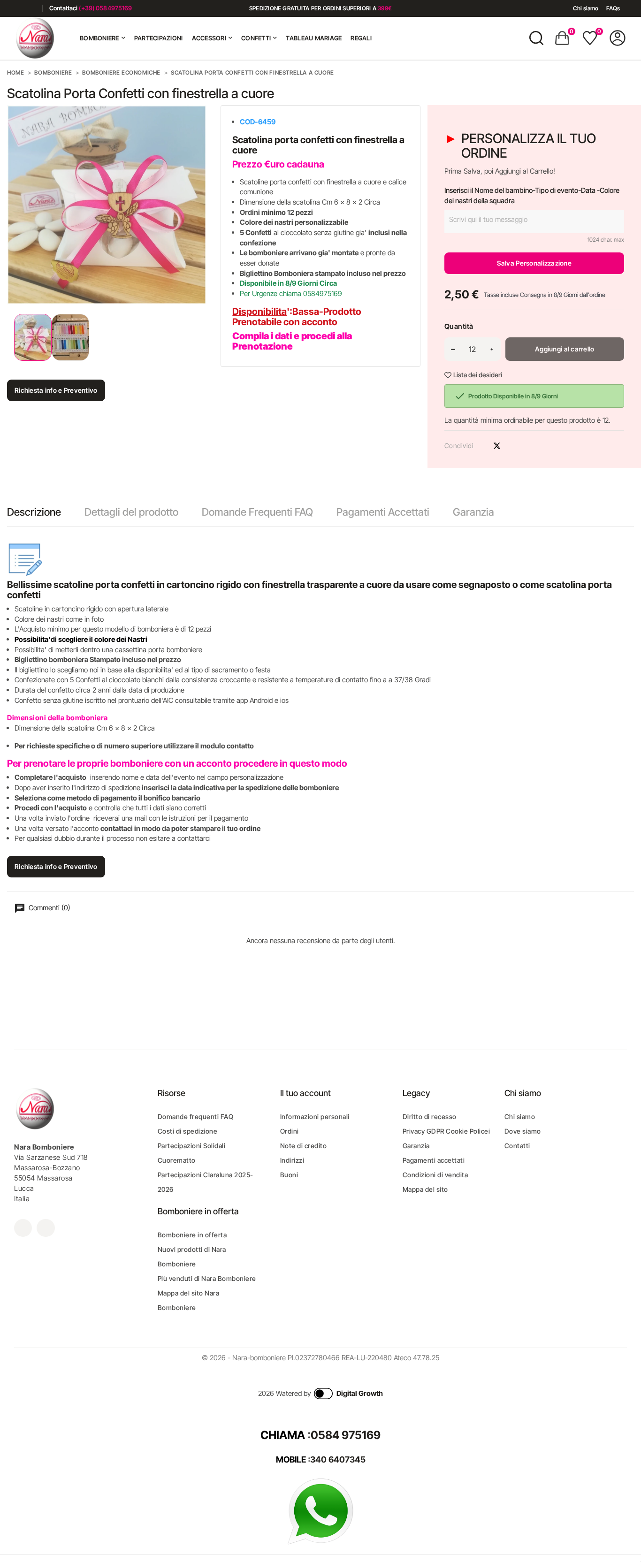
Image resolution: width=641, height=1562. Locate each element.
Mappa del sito (425, 1189)
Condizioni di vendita (435, 1175)
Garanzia (473, 512)
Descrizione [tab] (34, 512)
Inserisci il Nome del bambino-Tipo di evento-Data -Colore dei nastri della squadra (531, 195)
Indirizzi (292, 1160)
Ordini (289, 1131)
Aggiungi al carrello (565, 349)
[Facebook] (17, 8)
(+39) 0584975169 (105, 8)
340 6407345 (338, 1459)
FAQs (613, 8)
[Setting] (617, 38)
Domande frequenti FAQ (196, 1116)
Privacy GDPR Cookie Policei (446, 1131)
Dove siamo (522, 1131)
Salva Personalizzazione (534, 263)
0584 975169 (346, 1435)
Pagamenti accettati (434, 1160)
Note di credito (303, 1146)
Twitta (497, 445)
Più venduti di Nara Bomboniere (207, 1278)
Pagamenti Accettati (382, 512)
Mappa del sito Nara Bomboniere (189, 1300)
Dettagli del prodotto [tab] (131, 512)
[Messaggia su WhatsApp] (320, 1510)
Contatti (517, 1146)
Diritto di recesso (430, 1116)
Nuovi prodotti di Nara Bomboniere (192, 1256)
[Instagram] (31, 8)
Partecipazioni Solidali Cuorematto (192, 1153)
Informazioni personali (315, 1116)
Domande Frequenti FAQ (257, 512)
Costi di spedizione (188, 1131)
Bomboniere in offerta (192, 1235)
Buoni (289, 1175)
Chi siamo (585, 8)
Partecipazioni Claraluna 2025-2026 (205, 1182)
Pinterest (513, 445)
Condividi (480, 445)
